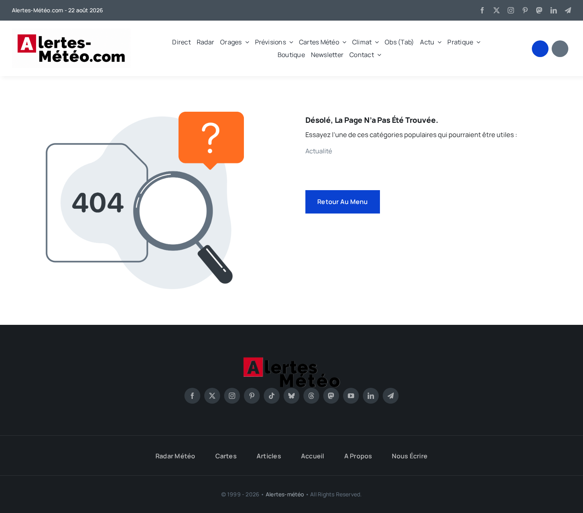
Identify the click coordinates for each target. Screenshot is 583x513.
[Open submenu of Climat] (375, 42)
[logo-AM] (71, 31)
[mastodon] (539, 10)
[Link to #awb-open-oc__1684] (560, 48)
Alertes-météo (285, 494)
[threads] (311, 396)
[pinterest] (525, 10)
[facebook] (482, 10)
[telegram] (568, 10)
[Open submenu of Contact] (377, 54)
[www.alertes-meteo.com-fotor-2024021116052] (291, 359)
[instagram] (511, 10)
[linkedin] (553, 10)
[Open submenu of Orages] (245, 42)
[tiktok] (272, 396)
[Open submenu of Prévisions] (289, 42)
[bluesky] (291, 396)
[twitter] (496, 10)
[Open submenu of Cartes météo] (342, 42)
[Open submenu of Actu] (437, 42)
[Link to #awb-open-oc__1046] (540, 48)
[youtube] (351, 396)
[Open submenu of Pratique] (476, 42)
